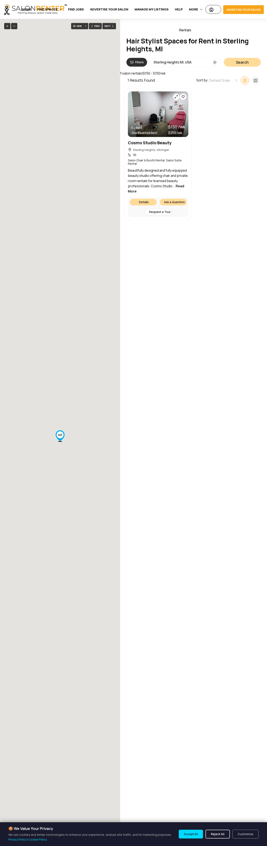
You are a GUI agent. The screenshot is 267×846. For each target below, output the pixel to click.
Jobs (204, 30)
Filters (139, 62)
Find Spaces (47, 9)
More (193, 9)
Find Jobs (76, 9)
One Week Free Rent (144, 132)
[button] (60, 436)
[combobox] (223, 80)
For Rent (137, 127)
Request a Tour (160, 212)
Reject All (217, 834)
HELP (179, 9)
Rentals (185, 30)
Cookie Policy (37, 839)
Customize (245, 834)
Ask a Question (174, 202)
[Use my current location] (215, 62)
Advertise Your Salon (109, 9)
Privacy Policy (17, 839)
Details (144, 202)
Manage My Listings (152, 9)
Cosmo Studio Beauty (149, 142)
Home (26, 9)
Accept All (191, 834)
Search (242, 62)
